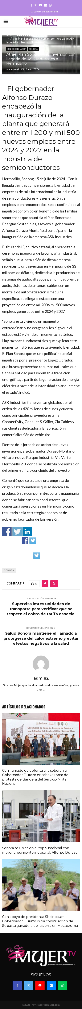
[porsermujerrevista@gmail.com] (56, 540)
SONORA (33, 49)
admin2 (15, 69)
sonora (9, 570)
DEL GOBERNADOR (16, 49)
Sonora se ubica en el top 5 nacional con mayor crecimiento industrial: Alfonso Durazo (40, 850)
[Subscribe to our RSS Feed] (40, 540)
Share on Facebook (7, 531)
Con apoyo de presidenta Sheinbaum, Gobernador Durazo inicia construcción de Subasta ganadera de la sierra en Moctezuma (40, 921)
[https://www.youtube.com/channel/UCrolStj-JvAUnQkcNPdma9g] (48, 540)
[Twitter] (28, 985)
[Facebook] (17, 985)
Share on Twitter (17, 531)
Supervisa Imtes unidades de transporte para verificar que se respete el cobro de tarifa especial (41, 609)
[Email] (51, 985)
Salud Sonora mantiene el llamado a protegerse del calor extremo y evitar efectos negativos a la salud (41, 638)
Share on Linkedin (27, 531)
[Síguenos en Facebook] (25, 540)
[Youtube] (40, 985)
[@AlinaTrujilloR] (36, 555)
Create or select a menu (44, 11)
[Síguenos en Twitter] (32, 540)
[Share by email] (44, 555)
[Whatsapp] (62, 985)
